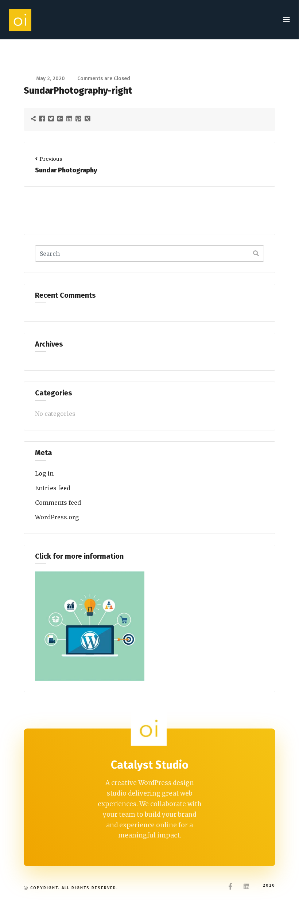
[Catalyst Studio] (20, 19)
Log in (44, 473)
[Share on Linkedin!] (70, 118)
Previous (50, 159)
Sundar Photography (66, 170)
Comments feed (58, 502)
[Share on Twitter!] (52, 118)
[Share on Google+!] (61, 118)
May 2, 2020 (50, 78)
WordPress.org (57, 517)
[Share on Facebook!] (43, 118)
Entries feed (52, 488)
